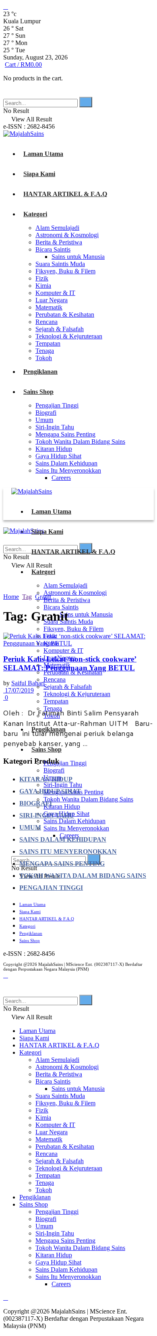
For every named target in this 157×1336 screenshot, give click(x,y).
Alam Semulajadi (57, 227)
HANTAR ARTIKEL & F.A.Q (65, 194)
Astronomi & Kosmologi (67, 235)
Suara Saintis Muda (60, 263)
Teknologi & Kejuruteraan (68, 336)
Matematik (48, 307)
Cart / (23, 64)
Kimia (43, 285)
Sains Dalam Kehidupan (66, 463)
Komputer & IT (55, 292)
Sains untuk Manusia (78, 256)
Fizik (41, 278)
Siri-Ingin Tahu (54, 427)
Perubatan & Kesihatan (64, 314)
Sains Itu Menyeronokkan (68, 470)
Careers (61, 477)
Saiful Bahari (28, 683)
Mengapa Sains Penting (65, 434)
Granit (43, 596)
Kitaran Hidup (53, 448)
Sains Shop (38, 391)
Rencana (46, 321)
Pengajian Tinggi (56, 405)
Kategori (35, 214)
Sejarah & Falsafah (59, 329)
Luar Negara (51, 300)
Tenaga (44, 350)
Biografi (45, 412)
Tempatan (47, 343)
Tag (27, 596)
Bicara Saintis (52, 249)
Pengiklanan (40, 371)
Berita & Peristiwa (58, 242)
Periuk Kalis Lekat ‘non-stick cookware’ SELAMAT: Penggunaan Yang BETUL (69, 663)
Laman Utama (43, 153)
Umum (44, 419)
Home (11, 596)
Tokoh (43, 357)
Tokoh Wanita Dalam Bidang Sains (80, 441)
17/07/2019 (18, 690)
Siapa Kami (39, 173)
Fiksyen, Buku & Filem (65, 271)
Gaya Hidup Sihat (58, 456)
